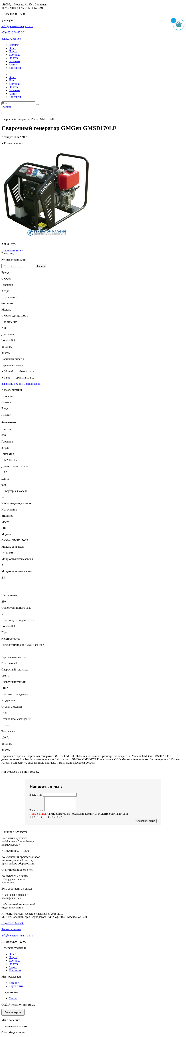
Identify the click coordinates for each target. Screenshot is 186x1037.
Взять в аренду (33, 383)
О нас (12, 48)
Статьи (13, 998)
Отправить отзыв (145, 821)
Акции (13, 64)
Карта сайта (16, 986)
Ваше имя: (35, 794)
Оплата (13, 57)
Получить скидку (12, 250)
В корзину (7, 253)
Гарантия (14, 61)
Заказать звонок (11, 38)
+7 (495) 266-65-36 (12, 32)
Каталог (14, 982)
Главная (14, 44)
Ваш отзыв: (36, 810)
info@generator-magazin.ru (17, 26)
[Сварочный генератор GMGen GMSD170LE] (46, 237)
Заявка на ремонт (12, 383)
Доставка (14, 54)
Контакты (15, 67)
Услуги (13, 51)
